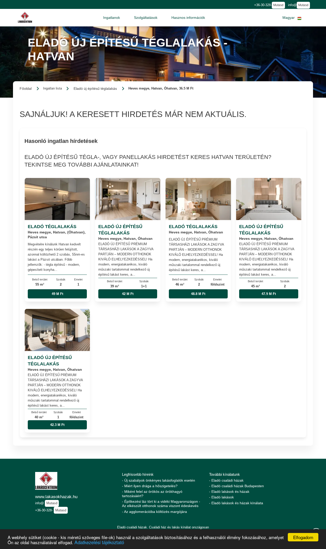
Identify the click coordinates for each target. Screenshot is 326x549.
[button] (111, 17)
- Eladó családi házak (226, 480)
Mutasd (278, 5)
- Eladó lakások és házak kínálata (236, 503)
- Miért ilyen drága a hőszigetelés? (150, 486)
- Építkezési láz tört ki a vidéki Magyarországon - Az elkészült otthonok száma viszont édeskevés (161, 503)
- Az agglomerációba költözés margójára (154, 512)
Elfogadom (303, 537)
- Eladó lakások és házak (229, 491)
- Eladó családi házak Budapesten (236, 486)
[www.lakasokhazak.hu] (25, 17)
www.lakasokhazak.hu (56, 496)
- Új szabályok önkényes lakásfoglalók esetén (158, 480)
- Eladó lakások (221, 497)
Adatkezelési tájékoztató (99, 542)
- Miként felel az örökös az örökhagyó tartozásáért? (152, 493)
